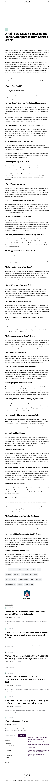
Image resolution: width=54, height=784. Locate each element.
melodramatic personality (11, 579)
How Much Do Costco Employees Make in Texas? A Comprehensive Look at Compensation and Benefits (26, 635)
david (39, 569)
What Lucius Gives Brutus (16, 721)
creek (26, 569)
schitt (32, 579)
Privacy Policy (30, 780)
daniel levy (33, 569)
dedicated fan (8, 574)
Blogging (8, 743)
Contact (46, 780)
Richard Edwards (9, 661)
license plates (25, 574)
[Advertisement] (27, 14)
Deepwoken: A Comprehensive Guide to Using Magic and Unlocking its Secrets (25, 612)
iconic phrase (16, 574)
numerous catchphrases (23, 579)
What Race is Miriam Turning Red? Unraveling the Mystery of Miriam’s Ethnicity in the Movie (26, 701)
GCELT (27, 2)
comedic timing (19, 569)
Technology (9, 755)
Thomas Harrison (9, 685)
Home (7, 780)
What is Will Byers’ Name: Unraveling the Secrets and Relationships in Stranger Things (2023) (38, 746)
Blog (10, 780)
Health (8, 748)
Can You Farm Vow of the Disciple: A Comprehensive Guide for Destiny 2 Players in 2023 (25, 679)
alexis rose (11, 569)
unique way (20, 584)
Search (22, 735)
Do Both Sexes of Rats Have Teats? (37, 741)
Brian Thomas (9, 617)
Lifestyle (8, 750)
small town (38, 579)
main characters (33, 574)
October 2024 (7, 765)
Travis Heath (8, 724)
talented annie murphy (10, 584)
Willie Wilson (9, 44)
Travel (7, 757)
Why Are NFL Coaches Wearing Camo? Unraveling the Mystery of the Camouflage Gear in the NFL (27, 657)
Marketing (9, 752)
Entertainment (10, 745)
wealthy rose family (29, 584)
